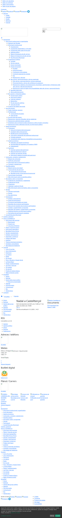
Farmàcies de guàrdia (44, 398)
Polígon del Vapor (8, 443)
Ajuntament (4, 408)
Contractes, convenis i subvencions (13, 416)
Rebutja (52, 515)
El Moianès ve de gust (35, 398)
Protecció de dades (39, 500)
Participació (6, 423)
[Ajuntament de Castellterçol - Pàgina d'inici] (14, 32)
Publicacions (7, 331)
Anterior (3, 364)
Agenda (16, 296)
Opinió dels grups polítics (10, 484)
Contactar (4, 9)
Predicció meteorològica (10, 475)
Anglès (8, 19)
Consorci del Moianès (24, 398)
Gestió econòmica (8, 414)
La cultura (6, 459)
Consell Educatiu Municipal (11, 425)
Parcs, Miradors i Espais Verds (12, 465)
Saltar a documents (8, 4)
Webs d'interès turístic (9, 477)
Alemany (8, 21)
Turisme (3, 452)
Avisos (5, 300)
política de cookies (15, 512)
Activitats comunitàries (9, 448)
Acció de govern (7, 412)
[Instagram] (23, 11)
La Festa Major (7, 466)
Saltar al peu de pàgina (9, 6)
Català (7, 15)
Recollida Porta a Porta (9, 436)
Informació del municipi (10, 430)
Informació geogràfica (9, 434)
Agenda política (7, 326)
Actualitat (7, 296)
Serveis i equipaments (9, 437)
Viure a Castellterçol (6, 428)
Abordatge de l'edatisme (10, 450)
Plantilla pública (7, 418)
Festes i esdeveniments (10, 468)
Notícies (5, 302)
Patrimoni (6, 457)
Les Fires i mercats (8, 470)
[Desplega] (11, 296)
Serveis (5, 421)
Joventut (5, 445)
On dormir (6, 474)
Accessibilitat (38, 504)
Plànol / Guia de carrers (10, 432)
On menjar (6, 472)
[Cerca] (43, 31)
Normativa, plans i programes (11, 419)
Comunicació (7, 311)
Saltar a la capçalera (8, 1)
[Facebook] (10, 11)
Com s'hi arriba (7, 454)
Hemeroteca (6, 315)
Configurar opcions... (6, 515)
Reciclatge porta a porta (15, 398)
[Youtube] (17, 11)
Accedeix (3, 344)
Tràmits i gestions (6, 427)
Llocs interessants (8, 455)
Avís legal (37, 502)
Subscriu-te (4, 378)
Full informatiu (7, 309)
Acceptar (57, 515)
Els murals (6, 463)
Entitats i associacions (9, 439)
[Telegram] (28, 11)
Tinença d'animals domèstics (11, 446)
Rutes (5, 461)
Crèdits (36, 496)
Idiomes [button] (5, 13)
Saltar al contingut (7, 3)
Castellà (8, 17)
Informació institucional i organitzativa (14, 410)
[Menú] (1, 38)
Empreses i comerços (9, 441)
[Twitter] (4, 11)
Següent (8, 364)
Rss (4, 313)
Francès (8, 22)
